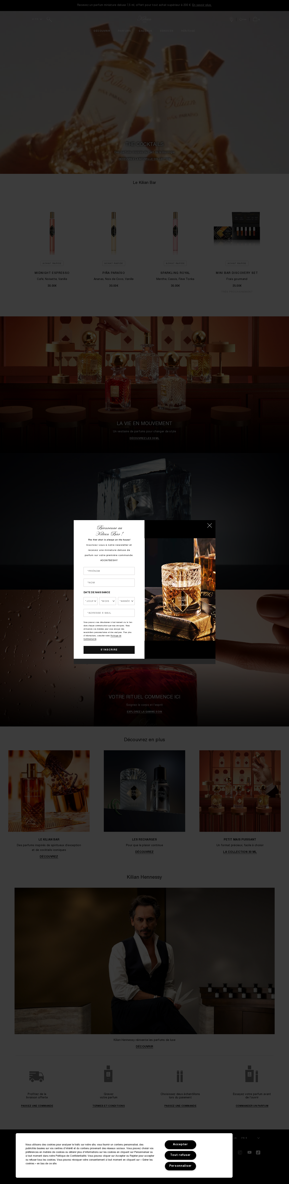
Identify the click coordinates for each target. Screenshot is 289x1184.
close (209, 525)
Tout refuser (180, 1155)
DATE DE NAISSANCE (97, 592)
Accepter (180, 1144)
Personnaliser (180, 1166)
